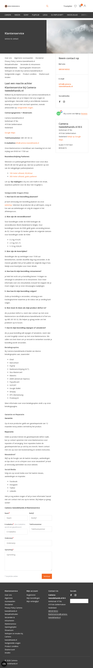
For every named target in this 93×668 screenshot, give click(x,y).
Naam (7, 513)
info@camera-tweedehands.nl (27, 143)
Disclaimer (39, 58)
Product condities (30, 74)
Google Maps (10, 133)
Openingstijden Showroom (29, 67)
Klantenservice (11, 67)
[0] (79, 6)
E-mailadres (15, 525)
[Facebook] (60, 102)
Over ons (8, 58)
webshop (8, 205)
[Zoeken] (47, 6)
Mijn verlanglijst (33, 601)
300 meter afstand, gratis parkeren (23, 176)
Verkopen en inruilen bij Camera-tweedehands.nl (23, 71)
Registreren (31, 595)
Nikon (17, 15)
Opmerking (9, 549)
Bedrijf (31, 513)
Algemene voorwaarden (23, 58)
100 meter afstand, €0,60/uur (21, 173)
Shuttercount (44, 74)
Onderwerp (9, 538)
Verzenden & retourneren (30, 64)
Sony (26, 15)
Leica (45, 15)
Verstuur (47, 576)
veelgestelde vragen (25, 107)
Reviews (84, 113)
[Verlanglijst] (75, 6)
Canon (8, 15)
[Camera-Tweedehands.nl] (12, 6)
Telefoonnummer (35, 524)
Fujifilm (35, 15)
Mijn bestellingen (33, 598)
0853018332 (64, 69)
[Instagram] (64, 102)
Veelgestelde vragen (12, 74)
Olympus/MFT (57, 15)
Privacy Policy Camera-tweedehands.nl (20, 61)
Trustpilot (67, 6)
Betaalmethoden (11, 64)
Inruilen (7, 77)
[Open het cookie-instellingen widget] (4, 664)
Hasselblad (72, 15)
